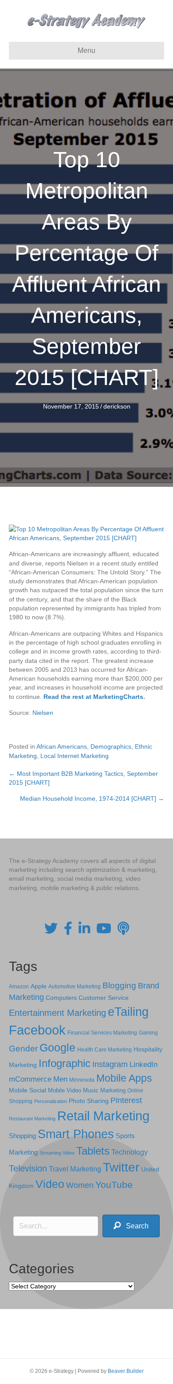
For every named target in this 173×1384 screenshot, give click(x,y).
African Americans (61, 746)
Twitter (121, 1167)
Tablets (93, 1151)
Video (49, 1184)
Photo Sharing (89, 1100)
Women (80, 1185)
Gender (23, 1048)
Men (60, 1079)
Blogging (119, 985)
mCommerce (30, 1079)
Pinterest (126, 1100)
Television (28, 1168)
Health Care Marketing (104, 1050)
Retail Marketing (103, 1115)
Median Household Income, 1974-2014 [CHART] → (92, 798)
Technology (129, 1152)
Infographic (64, 1063)
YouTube (114, 1184)
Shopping (22, 1135)
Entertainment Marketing (57, 1013)
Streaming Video (57, 1152)
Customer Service (104, 997)
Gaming (148, 1032)
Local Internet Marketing (74, 755)
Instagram (110, 1064)
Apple (39, 986)
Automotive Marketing (74, 986)
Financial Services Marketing (102, 1033)
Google (57, 1047)
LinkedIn (143, 1064)
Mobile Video (64, 1090)
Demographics (110, 746)
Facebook (37, 1030)
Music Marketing (104, 1090)
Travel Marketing (75, 1169)
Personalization (50, 1101)
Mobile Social (27, 1090)
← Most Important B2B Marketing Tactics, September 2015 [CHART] (83, 778)
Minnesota (81, 1080)
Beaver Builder (126, 1371)
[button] (131, 1226)
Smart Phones (76, 1134)
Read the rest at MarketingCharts (93, 696)
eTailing (128, 1012)
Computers (61, 997)
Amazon (19, 986)
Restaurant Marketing (32, 1118)
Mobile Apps (124, 1078)
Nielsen (42, 712)
